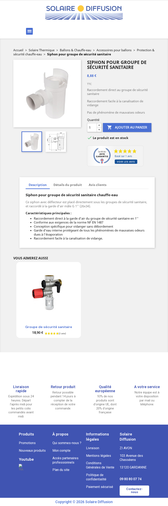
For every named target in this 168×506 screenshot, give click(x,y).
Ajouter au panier (127, 127)
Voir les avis (126, 161)
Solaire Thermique (41, 50)
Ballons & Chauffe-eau (75, 50)
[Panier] (129, 31)
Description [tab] (38, 185)
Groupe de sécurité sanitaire (48, 327)
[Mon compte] (104, 31)
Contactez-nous (134, 490)
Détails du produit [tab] (67, 185)
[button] (60, 31)
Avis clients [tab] (97, 185)
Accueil (18, 50)
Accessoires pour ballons (114, 50)
